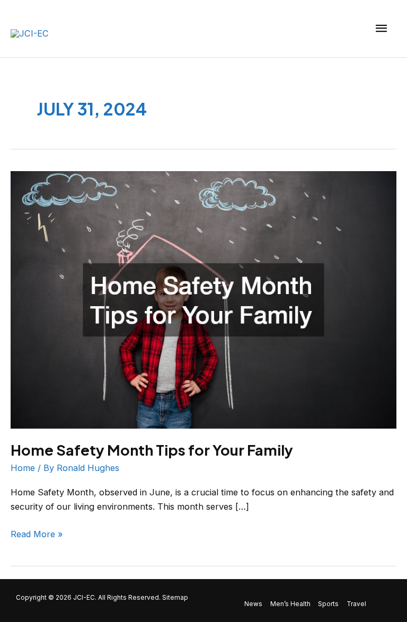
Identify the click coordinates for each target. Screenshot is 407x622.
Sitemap (175, 597)
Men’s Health (290, 604)
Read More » (37, 533)
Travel (356, 604)
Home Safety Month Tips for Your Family (152, 450)
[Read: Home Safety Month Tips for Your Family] (203, 299)
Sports (328, 604)
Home (23, 468)
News (253, 604)
